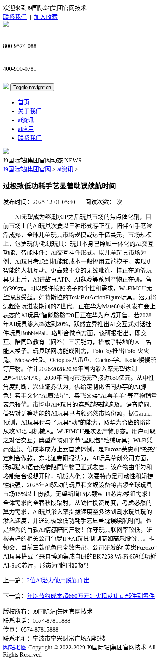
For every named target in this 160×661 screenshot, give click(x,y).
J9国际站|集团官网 (27, 169)
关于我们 (30, 111)
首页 (24, 102)
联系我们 (15, 17)
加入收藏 (46, 17)
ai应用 (26, 129)
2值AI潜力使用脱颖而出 (58, 580)
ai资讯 (26, 120)
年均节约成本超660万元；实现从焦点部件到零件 (91, 596)
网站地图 (15, 647)
